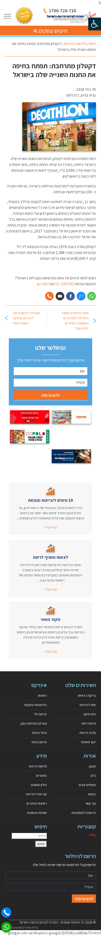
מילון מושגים (39, 785)
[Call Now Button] (6, 912)
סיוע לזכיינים (88, 705)
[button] (94, 24)
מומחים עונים (87, 785)
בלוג (93, 775)
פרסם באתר (39, 742)
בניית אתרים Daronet (24, 927)
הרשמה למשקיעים (84, 812)
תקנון (92, 766)
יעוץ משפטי (88, 742)
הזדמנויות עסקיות (35, 705)
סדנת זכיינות (87, 733)
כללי (92, 835)
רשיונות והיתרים (36, 803)
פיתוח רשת (88, 723)
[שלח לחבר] (60, 296)
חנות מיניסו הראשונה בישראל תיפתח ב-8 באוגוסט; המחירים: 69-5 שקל (75, 321)
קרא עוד (51, 527)
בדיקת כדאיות (87, 695)
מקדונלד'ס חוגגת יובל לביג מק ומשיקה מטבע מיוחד (26, 318)
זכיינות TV (40, 714)
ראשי (92, 43)
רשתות (42, 695)
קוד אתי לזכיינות (36, 794)
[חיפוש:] (29, 836)
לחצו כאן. (43, 283)
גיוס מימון (90, 714)
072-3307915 (64, 283)
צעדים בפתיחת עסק (34, 723)
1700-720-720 (62, 10)
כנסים (92, 794)
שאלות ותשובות (37, 812)
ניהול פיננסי (39, 733)
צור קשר (90, 803)
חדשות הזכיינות (75, 43)
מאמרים (41, 775)
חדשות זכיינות (38, 766)
